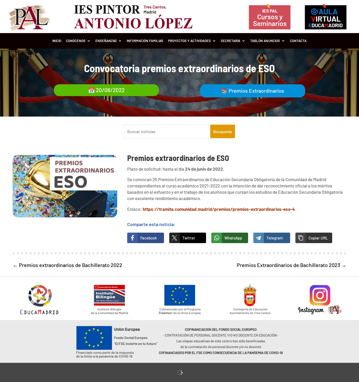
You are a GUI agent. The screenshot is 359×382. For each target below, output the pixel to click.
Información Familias (145, 41)
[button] (313, 238)
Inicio (56, 41)
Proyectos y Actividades (189, 41)
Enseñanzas (106, 41)
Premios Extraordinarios (256, 90)
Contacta (298, 41)
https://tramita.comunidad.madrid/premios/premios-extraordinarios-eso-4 (219, 209)
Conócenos (75, 41)
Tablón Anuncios (265, 41)
